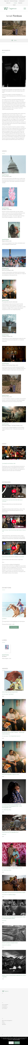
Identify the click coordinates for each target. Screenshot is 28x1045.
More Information (16, 1039)
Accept (11, 1042)
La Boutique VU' (5, 1007)
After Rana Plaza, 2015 (7, 396)
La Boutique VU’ (21, 0)
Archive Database (5, 1004)
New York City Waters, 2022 (8, 270)
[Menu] (24, 8)
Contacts (15, 2)
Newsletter (20, 2)
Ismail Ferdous (5, 175)
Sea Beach (4, 656)
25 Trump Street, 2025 (6, 176)
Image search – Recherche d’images (10, 0)
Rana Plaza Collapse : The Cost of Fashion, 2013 (12, 425)
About (3, 1021)
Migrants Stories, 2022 (6, 241)
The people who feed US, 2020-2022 (9, 302)
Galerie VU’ (8, 2)
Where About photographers (7, 1020)
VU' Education (4, 1005)
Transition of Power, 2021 (7, 336)
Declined (17, 1042)
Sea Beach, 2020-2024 (7, 209)
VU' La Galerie (4, 1008)
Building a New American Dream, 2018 (10, 365)
